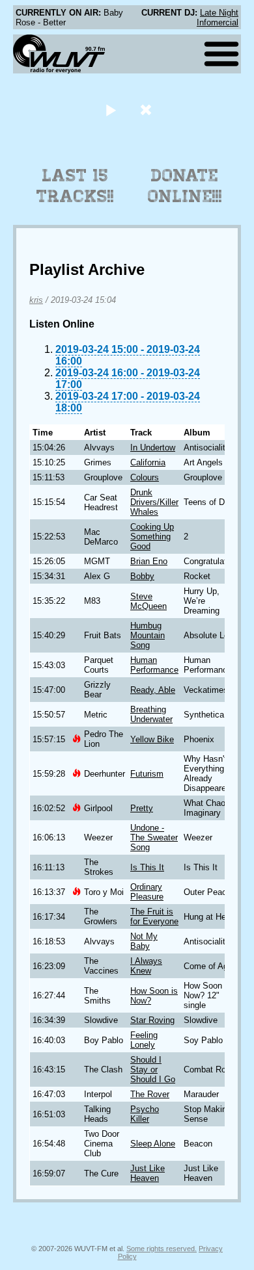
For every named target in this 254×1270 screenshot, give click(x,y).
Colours (144, 477)
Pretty (141, 808)
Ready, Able (152, 690)
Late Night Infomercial (217, 17)
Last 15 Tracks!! (75, 186)
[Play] (110, 109)
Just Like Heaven (147, 1173)
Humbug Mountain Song (147, 635)
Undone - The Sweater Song (154, 837)
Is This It (147, 867)
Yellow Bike (152, 739)
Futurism (146, 774)
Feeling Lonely (144, 1040)
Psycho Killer (144, 1114)
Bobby (142, 576)
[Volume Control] (147, 109)
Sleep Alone (152, 1143)
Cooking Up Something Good (152, 536)
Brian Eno (148, 561)
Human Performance (154, 665)
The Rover (149, 1094)
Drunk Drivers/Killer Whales (154, 502)
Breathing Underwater (151, 714)
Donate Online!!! (185, 186)
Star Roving (152, 1020)
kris (36, 300)
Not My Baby (144, 941)
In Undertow (152, 447)
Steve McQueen (148, 601)
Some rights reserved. (161, 1248)
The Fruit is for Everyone (154, 916)
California (147, 462)
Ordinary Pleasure (146, 891)
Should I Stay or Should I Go (152, 1069)
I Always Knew (146, 966)
